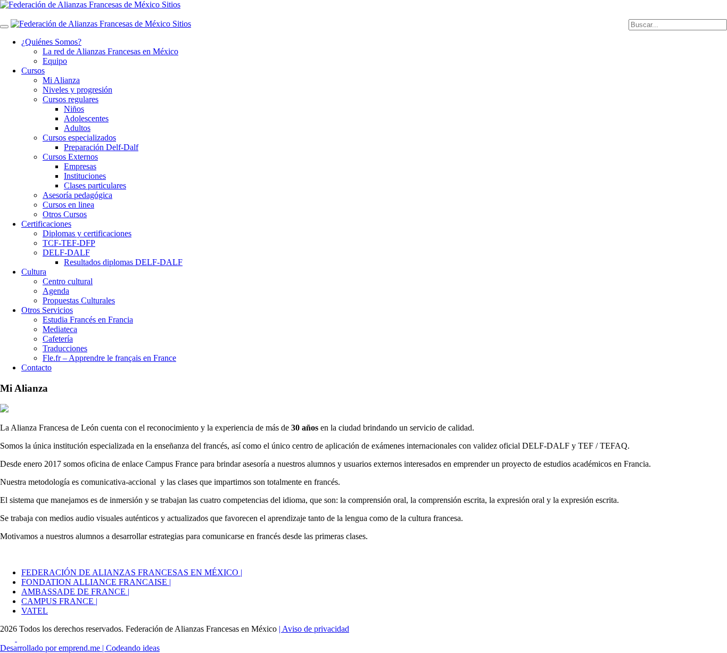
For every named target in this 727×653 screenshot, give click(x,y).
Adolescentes (86, 118)
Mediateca (60, 329)
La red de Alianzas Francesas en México (110, 51)
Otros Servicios (47, 310)
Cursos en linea (68, 204)
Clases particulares (95, 185)
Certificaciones (46, 223)
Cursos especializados (79, 137)
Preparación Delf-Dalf (101, 147)
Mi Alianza (61, 80)
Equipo (55, 60)
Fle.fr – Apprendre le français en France (109, 357)
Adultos (77, 128)
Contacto (36, 367)
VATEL (34, 610)
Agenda (56, 290)
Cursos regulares (70, 99)
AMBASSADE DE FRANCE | (75, 591)
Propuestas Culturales (79, 300)
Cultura (33, 271)
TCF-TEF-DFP (69, 242)
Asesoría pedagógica (77, 195)
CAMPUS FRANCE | (59, 601)
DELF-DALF (66, 252)
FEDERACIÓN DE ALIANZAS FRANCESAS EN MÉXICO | (131, 572)
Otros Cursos (65, 214)
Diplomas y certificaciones (87, 233)
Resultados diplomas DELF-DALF (123, 262)
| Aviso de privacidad (314, 628)
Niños (74, 108)
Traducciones (65, 348)
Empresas (80, 166)
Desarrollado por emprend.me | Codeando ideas (80, 647)
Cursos (33, 70)
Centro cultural (68, 281)
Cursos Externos (70, 156)
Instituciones (85, 175)
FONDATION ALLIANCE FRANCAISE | (96, 581)
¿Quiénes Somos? (51, 41)
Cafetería (58, 338)
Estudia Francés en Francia (88, 319)
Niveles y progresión (77, 89)
